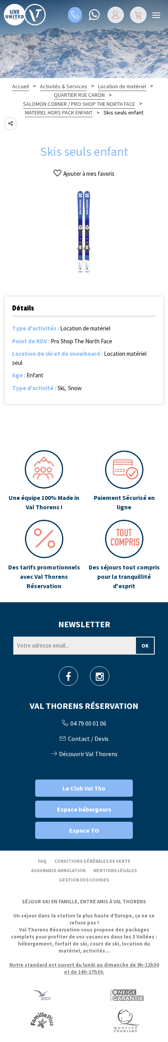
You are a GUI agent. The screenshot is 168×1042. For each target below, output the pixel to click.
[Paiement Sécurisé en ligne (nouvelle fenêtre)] (124, 481)
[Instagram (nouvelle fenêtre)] (100, 678)
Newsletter (84, 624)
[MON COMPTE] (115, 15)
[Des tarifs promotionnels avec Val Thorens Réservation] (44, 555)
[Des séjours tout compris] (124, 555)
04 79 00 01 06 (75, 15)
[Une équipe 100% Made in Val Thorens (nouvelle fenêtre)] (44, 481)
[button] (138, 15)
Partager (10, 123)
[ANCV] (42, 994)
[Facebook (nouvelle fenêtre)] (68, 678)
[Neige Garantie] (126, 994)
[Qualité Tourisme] (126, 1020)
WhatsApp (94, 14)
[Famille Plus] (42, 1020)
